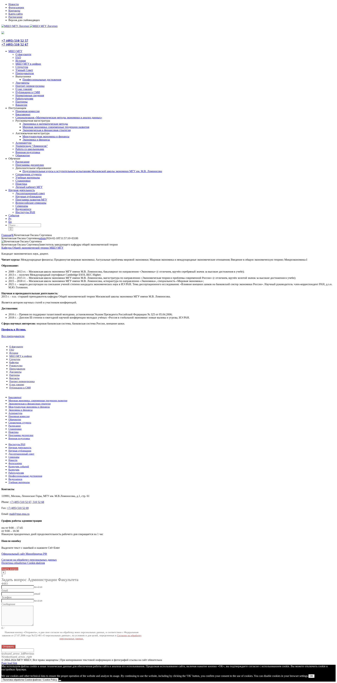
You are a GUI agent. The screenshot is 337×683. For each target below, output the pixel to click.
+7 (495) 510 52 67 (14, 44)
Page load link (9, 663)
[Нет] (59, 680)
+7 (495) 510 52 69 (18, 507)
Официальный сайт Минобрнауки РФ (24, 553)
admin (42, 238)
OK (311, 676)
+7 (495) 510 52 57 (14, 40)
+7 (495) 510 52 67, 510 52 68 (27, 501)
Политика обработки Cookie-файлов (23, 562)
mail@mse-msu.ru (19, 513)
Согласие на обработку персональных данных (29, 559)
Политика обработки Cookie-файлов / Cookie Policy (30, 679)
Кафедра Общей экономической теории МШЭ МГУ (32, 247)
